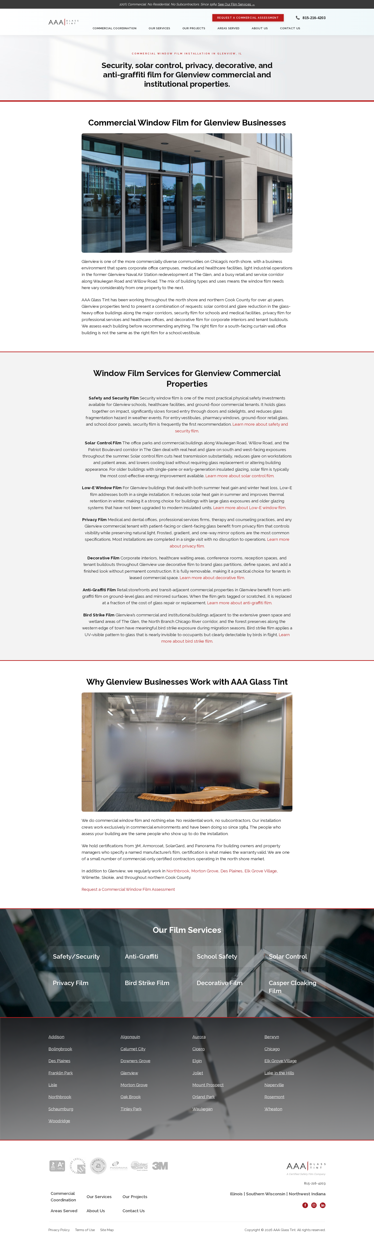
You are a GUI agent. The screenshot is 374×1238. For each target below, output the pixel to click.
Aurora (199, 1036)
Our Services (159, 28)
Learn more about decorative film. (212, 577)
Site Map (107, 1230)
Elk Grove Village (280, 1060)
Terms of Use (85, 1230)
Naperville (274, 1084)
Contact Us (290, 28)
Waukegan (202, 1108)
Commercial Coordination (115, 28)
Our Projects (194, 28)
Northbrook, (178, 870)
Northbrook (59, 1096)
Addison (56, 1036)
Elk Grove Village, (261, 870)
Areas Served (229, 28)
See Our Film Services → (236, 4)
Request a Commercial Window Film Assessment (128, 889)
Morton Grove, (205, 870)
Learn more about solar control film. (239, 475)
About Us (260, 28)
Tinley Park (131, 1108)
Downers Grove (135, 1060)
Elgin (197, 1060)
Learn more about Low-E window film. (249, 507)
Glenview (129, 1072)
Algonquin (130, 1036)
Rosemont (274, 1096)
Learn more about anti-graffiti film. (239, 602)
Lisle (52, 1084)
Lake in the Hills (279, 1072)
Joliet (197, 1072)
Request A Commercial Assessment (248, 17)
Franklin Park (60, 1072)
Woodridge (59, 1120)
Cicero (198, 1048)
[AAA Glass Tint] (63, 22)
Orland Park (203, 1096)
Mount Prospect (208, 1084)
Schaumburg (60, 1108)
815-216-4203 (314, 18)
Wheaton (273, 1108)
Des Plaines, (232, 870)
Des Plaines (59, 1060)
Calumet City (133, 1048)
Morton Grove (134, 1084)
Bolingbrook (60, 1048)
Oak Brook (131, 1096)
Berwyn (271, 1036)
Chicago (272, 1048)
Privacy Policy (59, 1230)
